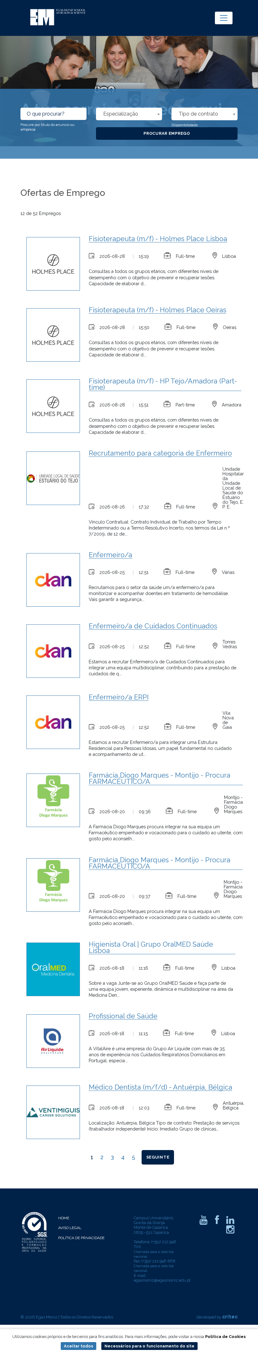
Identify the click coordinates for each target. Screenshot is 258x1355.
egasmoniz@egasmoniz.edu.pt (162, 1280)
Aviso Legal (69, 1228)
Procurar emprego (166, 133)
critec (230, 1316)
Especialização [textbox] (120, 114)
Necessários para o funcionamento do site (149, 1346)
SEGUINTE (158, 1157)
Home (63, 1218)
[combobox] (129, 114)
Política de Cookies (225, 1336)
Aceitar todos (78, 1346)
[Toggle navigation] (224, 18)
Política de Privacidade (81, 1238)
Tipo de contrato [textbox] (198, 114)
